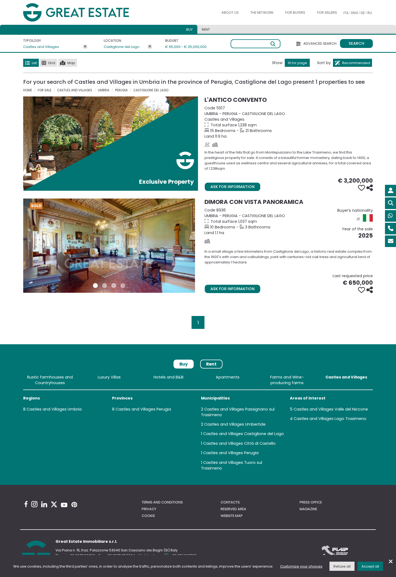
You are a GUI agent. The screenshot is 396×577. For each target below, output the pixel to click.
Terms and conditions (162, 502)
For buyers (295, 12)
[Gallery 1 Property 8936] (95, 285)
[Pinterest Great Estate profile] (74, 504)
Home (27, 90)
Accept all (370, 566)
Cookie (148, 515)
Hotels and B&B (168, 377)
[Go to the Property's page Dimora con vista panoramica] (109, 246)
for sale (44, 90)
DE (363, 12)
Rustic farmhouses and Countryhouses (50, 379)
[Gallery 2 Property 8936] (104, 285)
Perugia (121, 90)
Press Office (311, 502)
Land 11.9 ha (288, 122)
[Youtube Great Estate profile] (64, 505)
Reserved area (233, 509)
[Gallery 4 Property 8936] (122, 285)
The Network (262, 12)
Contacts (230, 502)
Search (356, 43)
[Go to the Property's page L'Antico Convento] (110, 143)
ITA (346, 12)
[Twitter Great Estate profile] (54, 504)
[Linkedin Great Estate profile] (44, 504)
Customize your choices (301, 566)
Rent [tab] (206, 29)
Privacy (149, 509)
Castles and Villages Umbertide (235, 424)
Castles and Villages (41, 46)
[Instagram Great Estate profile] (34, 504)
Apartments (227, 377)
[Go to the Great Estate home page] (87, 12)
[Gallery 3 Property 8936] (113, 285)
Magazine (308, 509)
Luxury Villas (109, 377)
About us (230, 12)
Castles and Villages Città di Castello (239, 443)
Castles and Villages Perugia (143, 409)
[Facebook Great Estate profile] (26, 504)
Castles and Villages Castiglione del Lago (243, 433)
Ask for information (232, 186)
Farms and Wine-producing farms (287, 379)
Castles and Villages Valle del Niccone (331, 409)
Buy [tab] (189, 29)
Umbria (103, 90)
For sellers (327, 12)
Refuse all (342, 566)
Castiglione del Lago (122, 46)
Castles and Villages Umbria (54, 409)
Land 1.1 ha (288, 221)
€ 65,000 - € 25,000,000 (182, 46)
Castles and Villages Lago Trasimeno (330, 418)
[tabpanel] (198, 424)
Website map (232, 515)
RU (369, 12)
